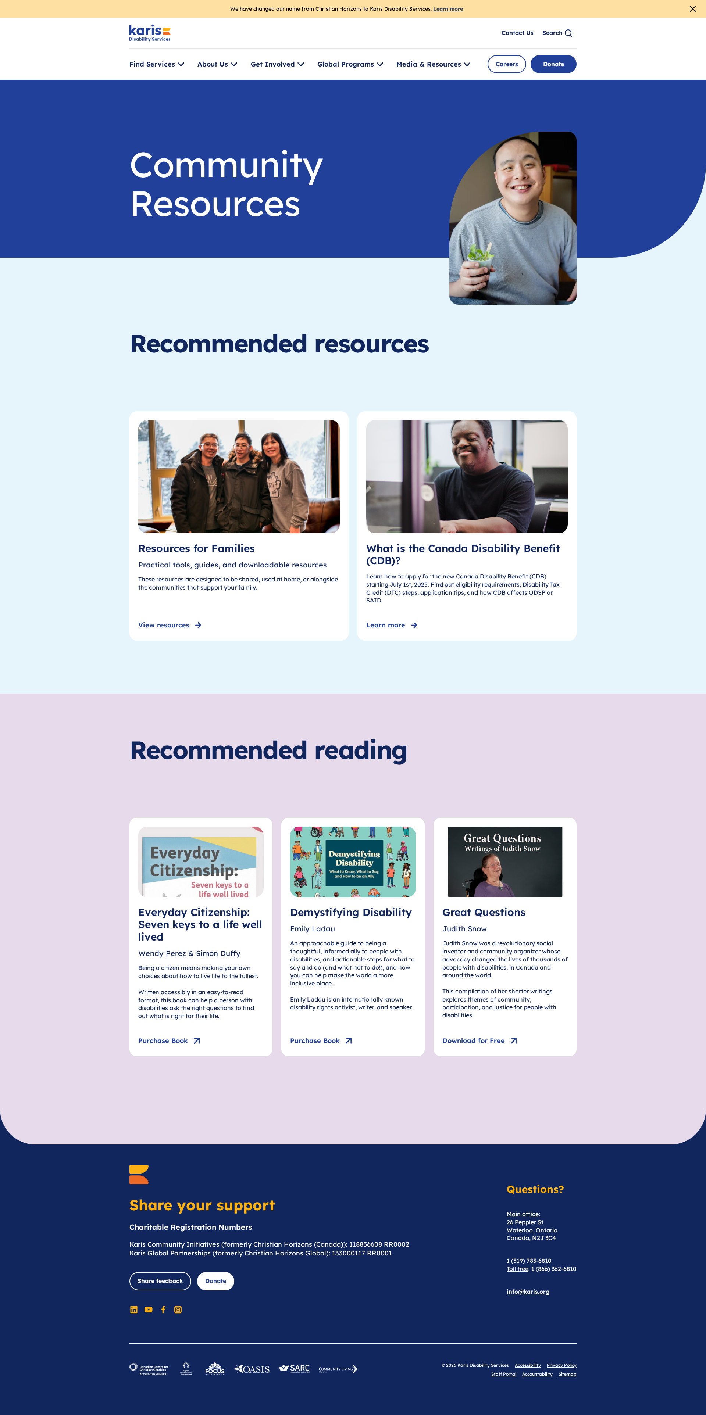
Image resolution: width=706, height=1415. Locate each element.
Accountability (537, 1374)
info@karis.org (528, 1291)
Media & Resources (428, 64)
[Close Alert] (692, 8)
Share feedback (160, 1281)
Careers (507, 64)
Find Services (152, 64)
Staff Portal (503, 1374)
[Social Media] (133, 1309)
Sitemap (568, 1374)
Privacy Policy (562, 1365)
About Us (212, 64)
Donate (553, 64)
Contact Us (518, 32)
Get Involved (273, 64)
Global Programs (345, 64)
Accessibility (528, 1365)
